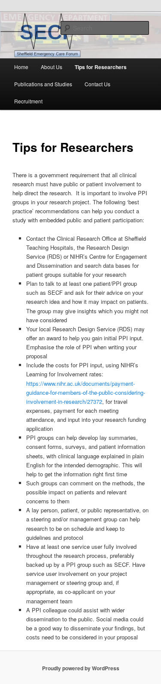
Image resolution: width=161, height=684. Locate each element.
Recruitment (28, 101)
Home (21, 66)
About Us (51, 66)
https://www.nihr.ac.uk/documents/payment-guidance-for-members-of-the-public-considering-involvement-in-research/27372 (85, 392)
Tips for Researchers (101, 67)
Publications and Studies (43, 84)
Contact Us (97, 84)
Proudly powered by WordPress (80, 668)
